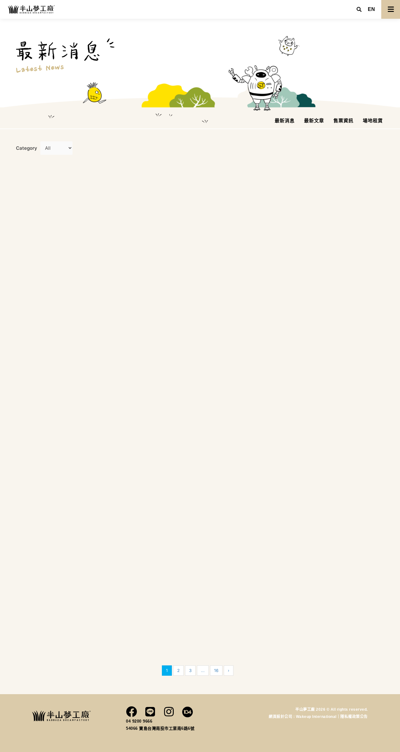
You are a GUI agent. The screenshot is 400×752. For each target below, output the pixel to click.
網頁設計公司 (281, 716)
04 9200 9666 (139, 721)
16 (216, 670)
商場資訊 (55, 215)
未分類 (370, 217)
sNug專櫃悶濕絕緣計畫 (241, 617)
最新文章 (73, 215)
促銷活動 (241, 280)
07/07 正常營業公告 (143, 443)
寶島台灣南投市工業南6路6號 (166, 728)
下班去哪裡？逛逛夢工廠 (335, 487)
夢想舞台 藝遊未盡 (140, 639)
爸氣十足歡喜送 (43, 423)
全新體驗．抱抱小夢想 (239, 303)
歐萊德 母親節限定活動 (333, 617)
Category (26, 148)
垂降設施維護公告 (326, 232)
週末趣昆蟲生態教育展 (239, 429)
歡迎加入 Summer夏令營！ (59, 639)
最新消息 (354, 217)
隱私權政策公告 (354, 716)
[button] (371, 9)
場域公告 (149, 302)
